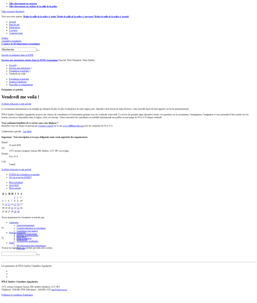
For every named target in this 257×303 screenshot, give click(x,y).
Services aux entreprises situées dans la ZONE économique (30, 60)
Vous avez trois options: (12, 16)
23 (18, 208)
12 (6, 204)
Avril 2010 (14, 185)
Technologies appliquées (27, 241)
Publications (14, 27)
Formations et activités (19, 71)
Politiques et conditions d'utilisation (17, 295)
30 (18, 211)
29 (15, 211)
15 (15, 204)
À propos (13, 30)
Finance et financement (27, 233)
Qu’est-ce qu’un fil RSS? (20, 177)
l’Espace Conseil (45, 126)
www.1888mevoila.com (73, 126)
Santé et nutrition (24, 238)
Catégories (13, 222)
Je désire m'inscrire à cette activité (16, 104)
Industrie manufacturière (27, 235)
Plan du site (14, 24)
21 (12, 208)
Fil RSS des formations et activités (24, 174)
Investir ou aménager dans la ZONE (17, 55)
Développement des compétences (31, 245)
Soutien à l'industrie (18, 81)
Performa (21, 248)
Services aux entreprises (19, 68)
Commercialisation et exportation (31, 228)
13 (9, 204)
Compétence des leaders (27, 231)
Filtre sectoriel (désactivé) (13, 11)
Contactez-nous (16, 33)
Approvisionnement (25, 225)
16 (18, 204)
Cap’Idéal (27, 131)
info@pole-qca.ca (59, 289)
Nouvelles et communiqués (21, 84)
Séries (11, 242)
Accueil (12, 22)
